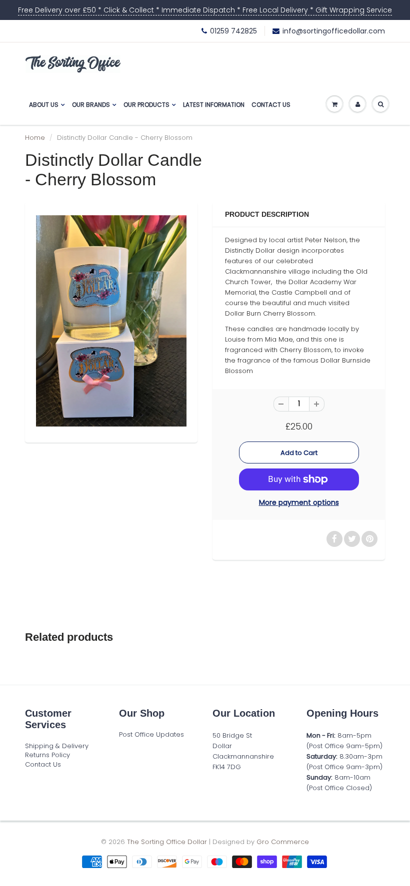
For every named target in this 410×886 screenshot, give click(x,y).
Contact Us (271, 104)
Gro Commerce (282, 842)
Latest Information (213, 104)
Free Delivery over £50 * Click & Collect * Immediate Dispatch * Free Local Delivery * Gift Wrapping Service (205, 10)
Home (35, 137)
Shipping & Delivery (56, 746)
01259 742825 (233, 31)
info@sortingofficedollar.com (333, 31)
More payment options (299, 502)
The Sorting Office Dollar (167, 842)
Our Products (147, 104)
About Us (43, 104)
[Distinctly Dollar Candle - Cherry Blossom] (111, 321)
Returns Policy (47, 755)
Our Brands (91, 104)
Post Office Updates (151, 734)
